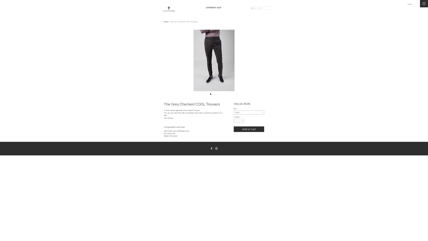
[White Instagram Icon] (216, 148)
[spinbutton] (239, 121)
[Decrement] (235, 121)
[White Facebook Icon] (211, 148)
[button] (410, 4)
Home (166, 21)
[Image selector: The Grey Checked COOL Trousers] (211, 94)
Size (235, 109)
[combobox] (249, 112)
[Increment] (242, 121)
